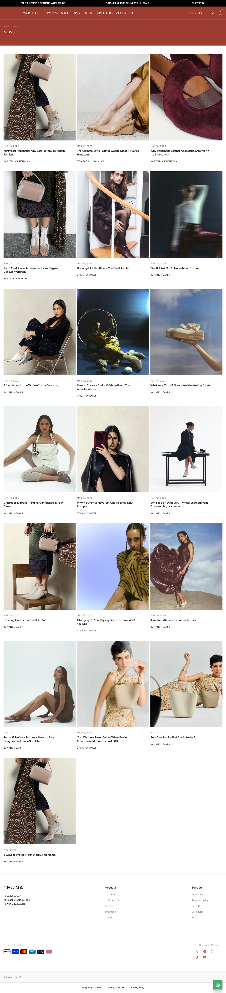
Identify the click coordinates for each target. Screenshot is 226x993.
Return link (197, 894)
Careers (109, 917)
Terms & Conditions (116, 987)
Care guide (198, 911)
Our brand (110, 894)
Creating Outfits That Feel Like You (25, 620)
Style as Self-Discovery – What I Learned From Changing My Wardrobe (179, 504)
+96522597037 (12, 895)
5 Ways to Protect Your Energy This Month (29, 854)
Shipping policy (200, 900)
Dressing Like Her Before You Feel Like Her (103, 268)
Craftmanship (112, 900)
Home (6, 26)
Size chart (197, 906)
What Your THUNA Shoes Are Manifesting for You (180, 385)
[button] (201, 13)
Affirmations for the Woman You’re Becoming (31, 385)
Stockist (109, 906)
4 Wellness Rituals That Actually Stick (173, 620)
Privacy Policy (137, 987)
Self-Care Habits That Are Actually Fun (174, 737)
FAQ (194, 917)
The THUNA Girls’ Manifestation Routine (174, 268)
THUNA (16, 976)
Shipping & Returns (91, 987)
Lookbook (110, 911)
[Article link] (40, 108)
